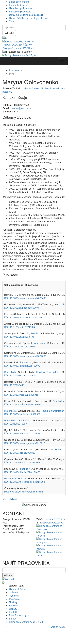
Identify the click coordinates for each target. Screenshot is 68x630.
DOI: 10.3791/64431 (15, 385)
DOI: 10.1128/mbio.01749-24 (19, 327)
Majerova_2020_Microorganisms (24, 491)
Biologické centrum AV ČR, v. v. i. (19, 48)
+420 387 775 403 (55, 519)
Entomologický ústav (20, 5)
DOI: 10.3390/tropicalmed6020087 (22, 414)
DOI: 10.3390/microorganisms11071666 (25, 356)
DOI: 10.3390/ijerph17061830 (19, 452)
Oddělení (14, 595)
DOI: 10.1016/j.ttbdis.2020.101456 (22, 472)
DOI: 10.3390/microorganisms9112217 (24, 443)
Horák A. (40, 372)
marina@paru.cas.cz (22, 108)
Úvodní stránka (17, 589)
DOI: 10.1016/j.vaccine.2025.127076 (23, 317)
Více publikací (9, 499)
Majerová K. (10, 478)
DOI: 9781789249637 (15, 423)
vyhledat (8, 575)
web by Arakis (58, 626)
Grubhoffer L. (54, 372)
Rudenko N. (26, 362)
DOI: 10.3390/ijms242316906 (19, 346)
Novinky (13, 602)
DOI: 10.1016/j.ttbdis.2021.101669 (22, 433)
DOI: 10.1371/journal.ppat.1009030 (22, 462)
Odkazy (13, 608)
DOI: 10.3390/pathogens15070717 (22, 307)
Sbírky (12, 618)
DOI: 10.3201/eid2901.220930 (20, 375)
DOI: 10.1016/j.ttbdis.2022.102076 (22, 365)
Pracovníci (14, 70)
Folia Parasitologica (19, 615)
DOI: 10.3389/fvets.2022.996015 (21, 394)
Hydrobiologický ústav (20, 8)
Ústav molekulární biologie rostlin (26, 14)
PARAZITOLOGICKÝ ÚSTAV (17, 44)
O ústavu (13, 592)
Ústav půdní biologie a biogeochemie (28, 18)
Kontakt (13, 612)
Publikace (14, 605)
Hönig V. (22, 478)
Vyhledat (9, 33)
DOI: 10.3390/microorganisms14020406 (25, 298)
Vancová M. (40, 343)
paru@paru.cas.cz (54, 522)
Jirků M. (35, 333)
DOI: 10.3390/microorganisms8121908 (24, 481)
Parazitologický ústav (20, 11)
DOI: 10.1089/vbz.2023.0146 (19, 336)
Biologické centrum (19, 1)
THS (11, 21)
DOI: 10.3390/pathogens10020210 (22, 404)
